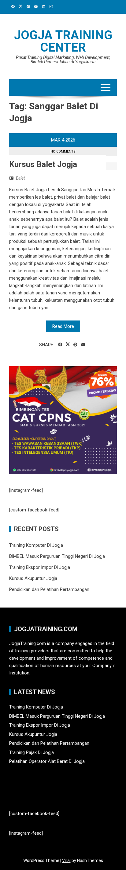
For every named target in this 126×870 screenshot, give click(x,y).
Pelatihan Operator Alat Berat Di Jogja (47, 761)
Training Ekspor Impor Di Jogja (39, 567)
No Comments (63, 151)
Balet (20, 178)
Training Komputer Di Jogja (36, 545)
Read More (63, 326)
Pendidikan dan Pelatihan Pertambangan (49, 589)
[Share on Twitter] (68, 344)
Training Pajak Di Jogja (31, 752)
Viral (66, 860)
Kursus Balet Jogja (43, 164)
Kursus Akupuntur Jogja (33, 578)
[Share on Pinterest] (75, 345)
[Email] (83, 345)
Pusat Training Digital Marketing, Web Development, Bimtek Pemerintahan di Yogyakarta (63, 59)
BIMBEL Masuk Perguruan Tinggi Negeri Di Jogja (57, 556)
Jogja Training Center (63, 41)
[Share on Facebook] (60, 345)
